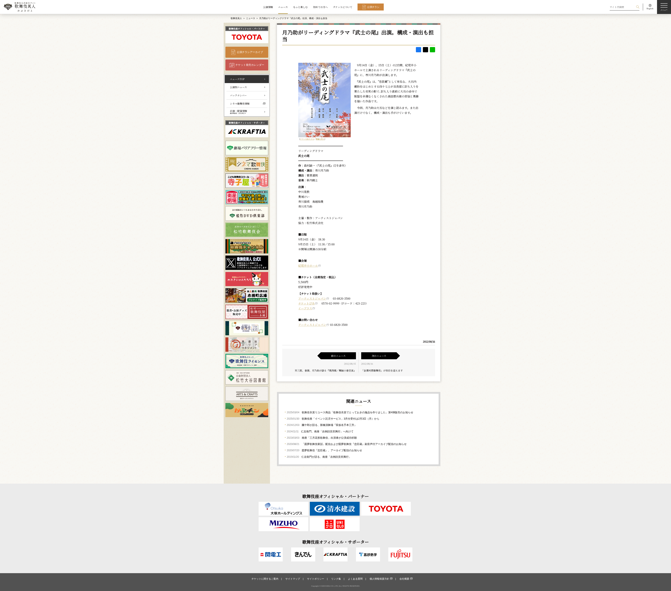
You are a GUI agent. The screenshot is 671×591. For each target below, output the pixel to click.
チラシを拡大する (307, 139)
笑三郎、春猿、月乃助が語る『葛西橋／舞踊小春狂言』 (325, 370)
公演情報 (268, 7)
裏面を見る (320, 139)
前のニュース (338, 356)
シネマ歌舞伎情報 (240, 103)
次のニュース (379, 356)
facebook (418, 49)
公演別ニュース (238, 87)
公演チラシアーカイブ (250, 52)
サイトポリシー (315, 578)
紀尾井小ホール (308, 266)
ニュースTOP (237, 79)
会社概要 (404, 578)
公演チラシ (373, 7)
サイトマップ (292, 578)
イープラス (305, 308)
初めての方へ (320, 7)
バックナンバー (238, 95)
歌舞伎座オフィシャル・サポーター (247, 122)
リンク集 (336, 578)
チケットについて (342, 7)
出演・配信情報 (238, 111)
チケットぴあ (306, 303)
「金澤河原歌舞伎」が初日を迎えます (382, 370)
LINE (432, 49)
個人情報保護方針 (379, 578)
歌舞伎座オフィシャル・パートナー (247, 28)
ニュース (283, 7)
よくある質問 (355, 578)
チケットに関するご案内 (264, 578)
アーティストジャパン (312, 298)
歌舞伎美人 (236, 18)
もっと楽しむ (300, 7)
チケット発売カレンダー (249, 64)
